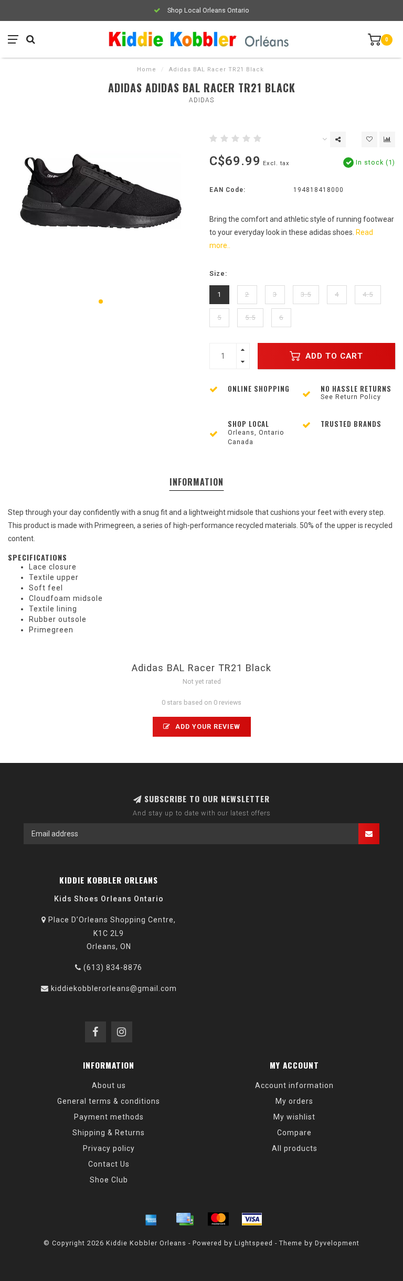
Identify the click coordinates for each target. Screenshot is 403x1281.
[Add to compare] (387, 139)
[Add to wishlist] (369, 139)
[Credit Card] (185, 1219)
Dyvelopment (337, 1243)
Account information (294, 1085)
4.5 (368, 294)
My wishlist (294, 1117)
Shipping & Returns (108, 1132)
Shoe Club (109, 1180)
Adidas (201, 100)
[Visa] (252, 1219)
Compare (294, 1132)
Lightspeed (254, 1243)
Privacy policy (109, 1148)
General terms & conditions (108, 1101)
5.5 (250, 317)
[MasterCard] (218, 1219)
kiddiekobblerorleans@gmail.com (114, 988)
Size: (218, 273)
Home (146, 69)
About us (109, 1085)
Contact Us (109, 1164)
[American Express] (151, 1219)
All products (294, 1148)
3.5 (306, 294)
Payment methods (109, 1117)
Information (196, 482)
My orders (294, 1101)
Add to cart (333, 356)
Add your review (206, 726)
